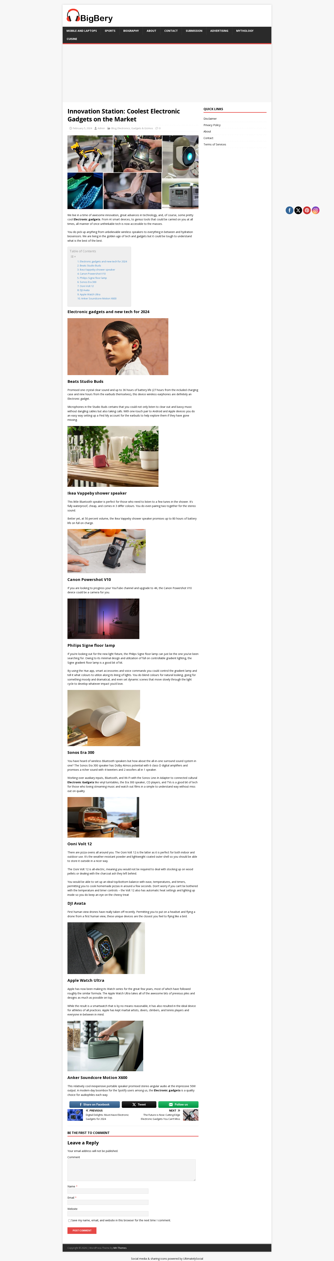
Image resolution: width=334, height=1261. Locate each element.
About (151, 31)
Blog (113, 128)
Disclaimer (210, 118)
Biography (131, 31)
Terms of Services (215, 144)
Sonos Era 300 (88, 282)
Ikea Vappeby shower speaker (97, 269)
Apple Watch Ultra (90, 294)
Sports (110, 31)
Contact (171, 31)
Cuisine (72, 39)
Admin (101, 128)
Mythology (244, 31)
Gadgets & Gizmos (142, 128)
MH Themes (119, 1248)
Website (72, 1209)
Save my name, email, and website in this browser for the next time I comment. (121, 1220)
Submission (194, 31)
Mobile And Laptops (81, 31)
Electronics (124, 128)
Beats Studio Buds (90, 265)
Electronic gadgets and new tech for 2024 (103, 261)
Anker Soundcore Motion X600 (98, 298)
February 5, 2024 (82, 128)
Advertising (219, 31)
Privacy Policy (212, 125)
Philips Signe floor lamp (93, 278)
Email (71, 1197)
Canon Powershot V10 (93, 273)
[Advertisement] (167, 73)
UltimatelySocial (193, 1258)
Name (71, 1186)
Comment (73, 1157)
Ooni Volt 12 (87, 286)
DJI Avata (84, 290)
